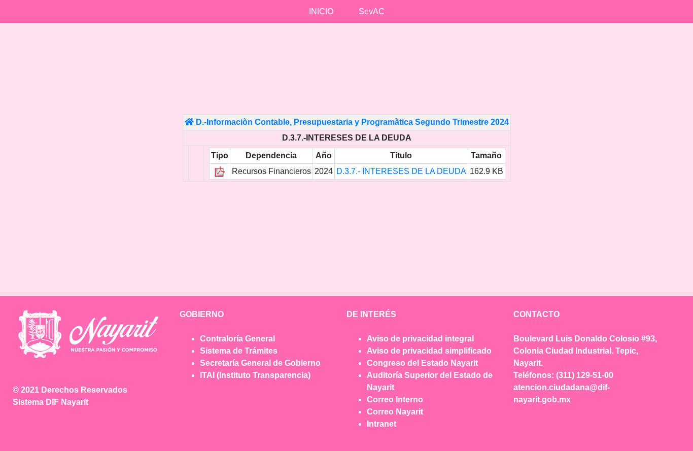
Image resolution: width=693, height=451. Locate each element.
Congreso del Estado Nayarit (422, 363)
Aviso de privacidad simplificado (429, 350)
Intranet (381, 424)
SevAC (372, 11)
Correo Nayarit (395, 411)
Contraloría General (237, 338)
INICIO (321, 11)
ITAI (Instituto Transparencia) (255, 375)
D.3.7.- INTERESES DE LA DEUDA (401, 171)
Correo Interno (395, 399)
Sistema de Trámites (239, 350)
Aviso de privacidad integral (420, 338)
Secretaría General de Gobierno (260, 363)
